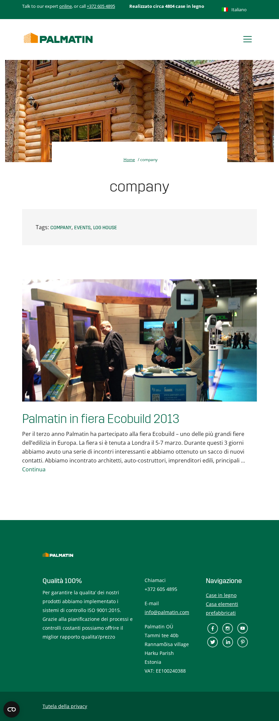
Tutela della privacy (65, 706)
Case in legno (221, 595)
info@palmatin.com (167, 612)
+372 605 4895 (101, 6)
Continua (34, 469)
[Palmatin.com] (58, 38)
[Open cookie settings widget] (11, 709)
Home (129, 159)
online (65, 6)
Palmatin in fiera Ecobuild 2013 (101, 419)
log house (105, 227)
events (82, 227)
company (60, 227)
